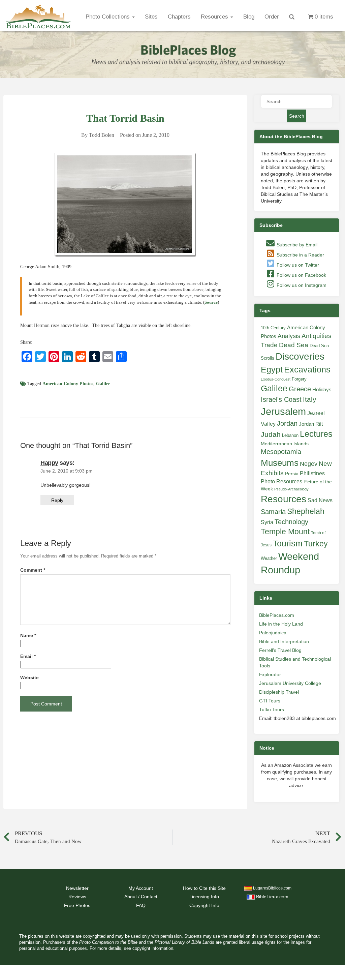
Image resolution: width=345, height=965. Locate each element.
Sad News (320, 500)
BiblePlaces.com (276, 615)
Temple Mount (285, 531)
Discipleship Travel (279, 692)
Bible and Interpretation (284, 641)
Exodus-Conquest (275, 379)
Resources (215, 16)
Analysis (289, 335)
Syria (267, 522)
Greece (300, 389)
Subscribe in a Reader (299, 255)
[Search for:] (296, 101)
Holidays (322, 389)
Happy (49, 462)
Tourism (288, 543)
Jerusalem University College (290, 683)
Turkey (316, 543)
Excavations (307, 369)
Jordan (287, 423)
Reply (57, 500)
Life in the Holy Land (281, 624)
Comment (32, 570)
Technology (291, 521)
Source (211, 302)
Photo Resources (281, 481)
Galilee (103, 383)
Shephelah (305, 511)
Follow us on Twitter (297, 265)
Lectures (316, 434)
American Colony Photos (67, 383)
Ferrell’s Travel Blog (280, 650)
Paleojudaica (272, 632)
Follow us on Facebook (300, 275)
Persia (292, 473)
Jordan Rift (311, 424)
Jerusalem (283, 411)
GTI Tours (269, 700)
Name (28, 635)
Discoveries (300, 356)
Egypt (272, 369)
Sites (151, 16)
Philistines (312, 473)
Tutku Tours (271, 709)
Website (29, 677)
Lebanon (290, 435)
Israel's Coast (281, 399)
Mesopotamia (281, 451)
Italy (309, 399)
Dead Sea (293, 345)
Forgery (299, 379)
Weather (269, 558)
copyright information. (153, 948)
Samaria (273, 511)
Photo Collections (108, 16)
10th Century (273, 327)
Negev (308, 463)
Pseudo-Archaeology (291, 489)
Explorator (270, 674)
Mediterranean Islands (285, 443)
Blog (248, 16)
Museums (280, 463)
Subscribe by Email (296, 244)
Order (271, 16)
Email (28, 656)
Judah (271, 434)
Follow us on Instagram (300, 285)
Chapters (179, 16)
